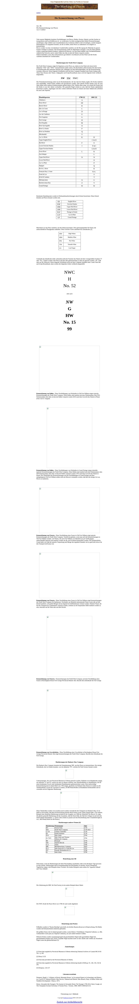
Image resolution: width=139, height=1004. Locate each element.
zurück (38, 13)
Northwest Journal (68, 998)
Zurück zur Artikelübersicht (69, 1002)
